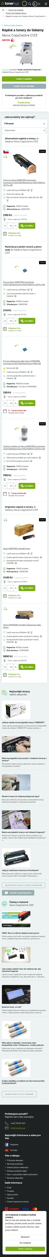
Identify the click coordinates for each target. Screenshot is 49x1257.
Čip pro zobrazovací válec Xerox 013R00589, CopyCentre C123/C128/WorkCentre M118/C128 (22, 362)
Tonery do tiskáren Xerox (16, 13)
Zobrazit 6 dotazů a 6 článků (24, 105)
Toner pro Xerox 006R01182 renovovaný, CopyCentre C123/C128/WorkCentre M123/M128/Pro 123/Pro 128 (24, 182)
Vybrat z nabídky (24, 79)
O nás (9, 1187)
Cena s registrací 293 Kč (17, 397)
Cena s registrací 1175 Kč (17, 479)
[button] (30, 3)
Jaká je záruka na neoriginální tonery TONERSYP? (23, 722)
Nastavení (25, 1237)
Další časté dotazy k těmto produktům (23, 885)
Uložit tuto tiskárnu (24, 86)
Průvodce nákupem (15, 1160)
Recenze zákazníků (15, 1178)
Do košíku (29, 226)
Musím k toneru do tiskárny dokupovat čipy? (21, 796)
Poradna (10, 1191)
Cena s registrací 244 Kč (17, 314)
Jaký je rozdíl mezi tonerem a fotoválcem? (20, 870)
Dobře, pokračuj (25, 1249)
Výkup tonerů (12, 1194)
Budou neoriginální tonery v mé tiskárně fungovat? (23, 832)
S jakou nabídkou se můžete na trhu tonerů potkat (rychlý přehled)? (23, 1082)
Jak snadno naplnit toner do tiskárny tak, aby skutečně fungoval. (21, 970)
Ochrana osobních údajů (17, 1171)
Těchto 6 (5, 69)
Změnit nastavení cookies (18, 1201)
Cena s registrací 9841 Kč (17, 660)
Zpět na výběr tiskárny (13, 25)
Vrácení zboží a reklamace (17, 1167)
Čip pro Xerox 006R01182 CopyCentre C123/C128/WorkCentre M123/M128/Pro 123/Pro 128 (24, 283)
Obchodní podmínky (15, 1164)
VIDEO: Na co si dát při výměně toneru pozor (20, 933)
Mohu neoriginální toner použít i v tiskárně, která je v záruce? (24, 759)
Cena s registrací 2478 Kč (17, 582)
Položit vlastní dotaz (20, 893)
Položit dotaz (24, 102)
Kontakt (10, 1198)
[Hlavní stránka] (10, 4)
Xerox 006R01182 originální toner (16, 548)
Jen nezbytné (25, 1243)
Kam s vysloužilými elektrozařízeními (22, 1174)
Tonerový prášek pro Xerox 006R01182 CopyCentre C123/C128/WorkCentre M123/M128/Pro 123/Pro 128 (24, 447)
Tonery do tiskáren (16, 10)
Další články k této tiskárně (19, 1094)
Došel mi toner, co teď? (11, 1007)
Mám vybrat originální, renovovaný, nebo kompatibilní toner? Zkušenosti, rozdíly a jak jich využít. (22, 1044)
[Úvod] (3, 10)
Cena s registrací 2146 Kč (17, 219)
